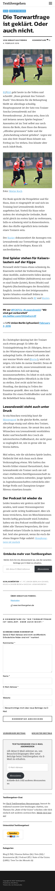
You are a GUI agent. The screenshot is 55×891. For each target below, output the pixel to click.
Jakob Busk (16, 584)
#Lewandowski (32, 310)
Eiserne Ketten (22, 854)
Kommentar (9, 642)
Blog (6, 11)
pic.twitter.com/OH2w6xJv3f (19, 316)
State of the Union (17, 11)
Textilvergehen (14, 3)
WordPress (14, 883)
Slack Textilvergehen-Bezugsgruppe (22, 803)
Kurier (11, 237)
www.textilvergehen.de (23, 605)
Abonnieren (43, 568)
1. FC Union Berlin (30, 581)
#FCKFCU (16, 310)
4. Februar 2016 (11, 43)
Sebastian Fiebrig (26, 595)
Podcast (23, 857)
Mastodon (15, 600)
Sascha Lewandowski (35, 584)
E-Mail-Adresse (10, 686)
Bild (9, 92)
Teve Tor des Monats (20, 860)
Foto (37, 854)
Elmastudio (18, 885)
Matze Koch (15, 191)
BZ (4, 92)
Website (6, 697)
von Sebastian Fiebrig (15, 40)
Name (6, 675)
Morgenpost (9, 419)
